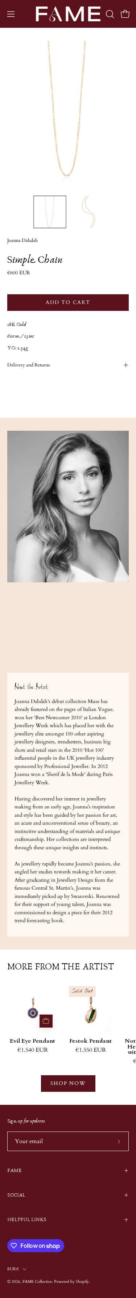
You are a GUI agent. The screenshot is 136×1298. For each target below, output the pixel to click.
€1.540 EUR (32, 1050)
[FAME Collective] (68, 13)
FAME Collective (37, 1281)
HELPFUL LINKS (26, 1219)
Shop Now (67, 1083)
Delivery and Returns (28, 365)
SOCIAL (16, 1195)
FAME (14, 1170)
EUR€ (13, 1269)
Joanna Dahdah (22, 241)
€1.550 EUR (90, 1050)
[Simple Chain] (49, 212)
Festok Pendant (90, 1041)
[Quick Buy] (46, 1021)
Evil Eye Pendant (32, 1041)
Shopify (82, 1281)
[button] (109, 14)
